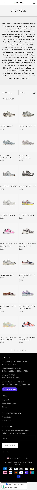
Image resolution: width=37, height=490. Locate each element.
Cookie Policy (6, 420)
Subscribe (10, 445)
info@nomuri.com (13, 378)
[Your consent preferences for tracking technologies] (3, 486)
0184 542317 (10, 375)
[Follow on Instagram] (8, 452)
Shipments (6, 400)
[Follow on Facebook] (3, 452)
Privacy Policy (7, 417)
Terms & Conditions (9, 403)
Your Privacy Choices (16, 484)
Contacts (5, 407)
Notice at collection (9, 488)
